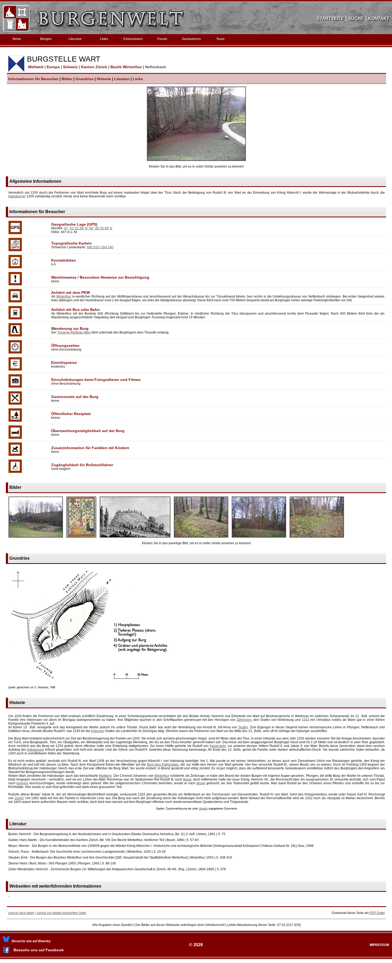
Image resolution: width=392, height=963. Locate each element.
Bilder (67, 79)
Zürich (19, 798)
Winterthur (63, 296)
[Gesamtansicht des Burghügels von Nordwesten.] (35, 538)
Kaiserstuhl (218, 746)
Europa (54, 67)
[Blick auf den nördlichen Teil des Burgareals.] (316, 538)
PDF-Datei (377, 913)
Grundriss (84, 79)
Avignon (22, 783)
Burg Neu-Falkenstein (163, 764)
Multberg (105, 776)
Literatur (122, 79)
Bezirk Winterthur (126, 67)
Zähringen (244, 720)
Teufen (243, 727)
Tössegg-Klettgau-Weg (74, 332)
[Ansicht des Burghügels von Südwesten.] (258, 538)
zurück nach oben (21, 913)
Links (104, 39)
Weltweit (35, 67)
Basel (187, 779)
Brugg (201, 783)
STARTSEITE (330, 18)
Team (220, 39)
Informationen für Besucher (33, 79)
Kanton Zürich (94, 67)
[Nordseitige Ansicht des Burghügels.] (196, 160)
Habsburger (17, 196)
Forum (162, 39)
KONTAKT (378, 18)
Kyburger (97, 731)
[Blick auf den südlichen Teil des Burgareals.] (201, 538)
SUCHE (356, 18)
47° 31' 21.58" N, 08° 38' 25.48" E (88, 228)
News (17, 39)
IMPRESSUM (379, 945)
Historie (104, 79)
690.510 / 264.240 (100, 247)
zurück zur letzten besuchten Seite (61, 913)
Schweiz (71, 67)
